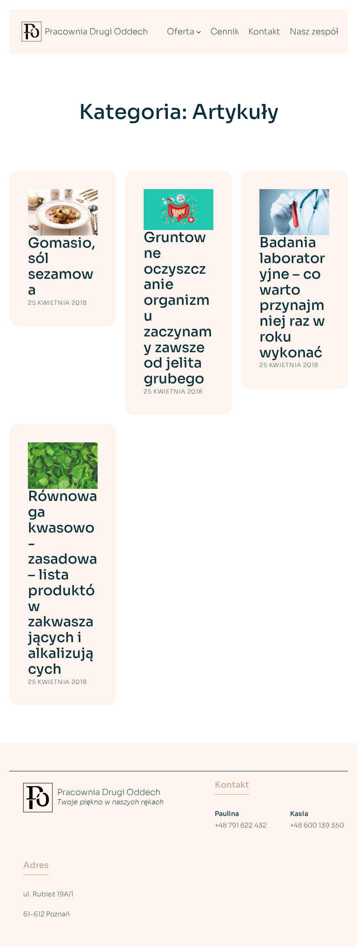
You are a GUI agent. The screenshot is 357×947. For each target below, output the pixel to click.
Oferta (180, 31)
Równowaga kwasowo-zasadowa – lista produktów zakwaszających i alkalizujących (62, 583)
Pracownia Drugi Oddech (96, 31)
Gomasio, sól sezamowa (61, 267)
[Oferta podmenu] (198, 31)
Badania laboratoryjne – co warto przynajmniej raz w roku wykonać (292, 298)
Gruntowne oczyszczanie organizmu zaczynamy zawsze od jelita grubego (178, 308)
